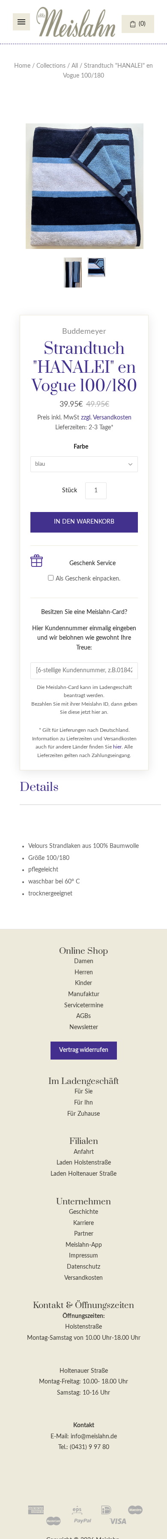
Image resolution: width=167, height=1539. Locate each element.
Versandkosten (83, 1278)
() (142, 24)
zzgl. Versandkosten (106, 418)
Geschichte (83, 1212)
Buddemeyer (84, 331)
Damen (83, 961)
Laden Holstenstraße (84, 1163)
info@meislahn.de (94, 1437)
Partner (83, 1234)
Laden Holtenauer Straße (83, 1174)
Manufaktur (83, 994)
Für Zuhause (83, 1114)
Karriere (83, 1223)
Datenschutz (83, 1267)
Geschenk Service (92, 563)
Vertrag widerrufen (83, 1050)
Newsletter (83, 1027)
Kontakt (83, 1425)
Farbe (81, 447)
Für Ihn (83, 1103)
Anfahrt (84, 1152)
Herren (84, 973)
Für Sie (83, 1092)
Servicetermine (83, 1006)
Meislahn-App (84, 1245)
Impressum (83, 1256)
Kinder (83, 983)
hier (117, 746)
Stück (69, 491)
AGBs (83, 1016)
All (75, 66)
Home (22, 66)
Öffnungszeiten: (84, 1316)
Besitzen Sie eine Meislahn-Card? (84, 630)
